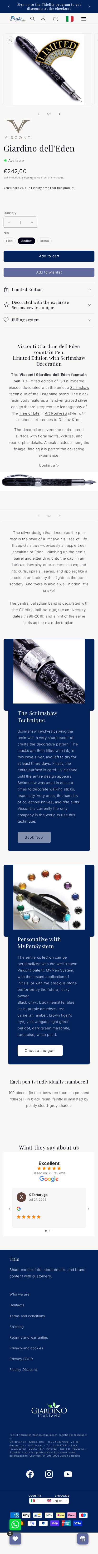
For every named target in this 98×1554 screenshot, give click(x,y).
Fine (10, 241)
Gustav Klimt (69, 419)
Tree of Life (29, 413)
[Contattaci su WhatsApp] (15, 1524)
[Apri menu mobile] (84, 19)
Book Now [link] (34, 837)
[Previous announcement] (9, 6)
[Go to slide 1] (46, 1231)
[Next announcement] (89, 6)
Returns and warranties (29, 1337)
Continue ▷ (49, 465)
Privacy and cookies (26, 1348)
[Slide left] (38, 114)
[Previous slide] (38, 515)
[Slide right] (59, 114)
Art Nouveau (56, 413)
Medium (26, 241)
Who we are (19, 1294)
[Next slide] (59, 515)
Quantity (10, 213)
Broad (46, 241)
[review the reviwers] (19, 1209)
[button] (32, 19)
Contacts (17, 1305)
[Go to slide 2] (49, 1230)
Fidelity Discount (23, 1369)
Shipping (27, 177)
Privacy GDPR (21, 1359)
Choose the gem (40, 1050)
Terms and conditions (27, 1316)
